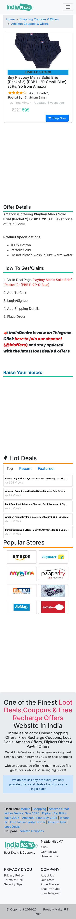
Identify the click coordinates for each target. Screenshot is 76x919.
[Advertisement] (38, 163)
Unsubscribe (49, 856)
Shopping (39, 809)
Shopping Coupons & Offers (39, 19)
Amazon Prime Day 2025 (39, 818)
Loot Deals (12, 826)
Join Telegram (51, 893)
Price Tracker (50, 884)
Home (10, 19)
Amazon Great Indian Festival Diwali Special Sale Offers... (36, 491)
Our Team (47, 880)
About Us (47, 875)
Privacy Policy (14, 875)
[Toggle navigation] (68, 7)
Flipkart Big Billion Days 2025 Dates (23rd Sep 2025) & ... (36, 478)
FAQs (44, 847)
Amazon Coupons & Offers (30, 24)
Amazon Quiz (57, 822)
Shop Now (58, 118)
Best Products (50, 889)
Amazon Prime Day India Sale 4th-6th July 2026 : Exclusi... (37, 517)
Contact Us (49, 852)
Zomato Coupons (31, 831)
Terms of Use (13, 880)
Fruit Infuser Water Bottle (27, 822)
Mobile (25, 809)
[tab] (9, 469)
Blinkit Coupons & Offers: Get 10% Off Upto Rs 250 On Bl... (36, 529)
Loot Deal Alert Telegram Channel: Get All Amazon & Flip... (36, 504)
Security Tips (13, 884)
